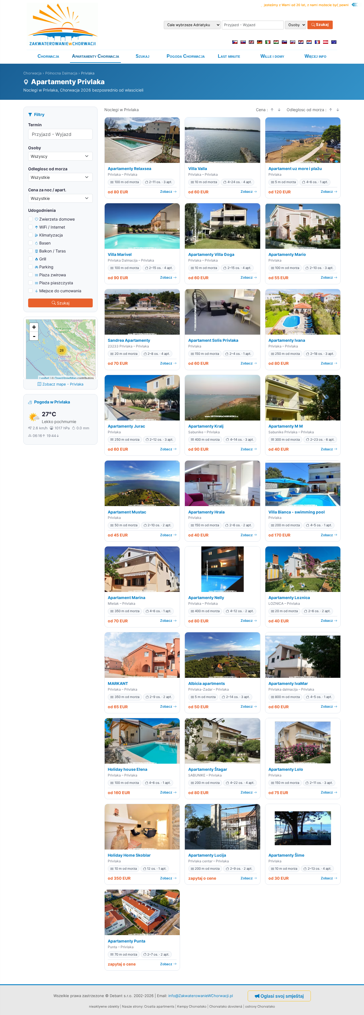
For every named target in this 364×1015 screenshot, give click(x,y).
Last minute (229, 56)
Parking (46, 266)
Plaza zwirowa (52, 274)
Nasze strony (132, 1006)
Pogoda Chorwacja (186, 56)
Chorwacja (48, 56)
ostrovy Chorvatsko (260, 1006)
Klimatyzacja (51, 235)
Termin (35, 124)
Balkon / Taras (52, 250)
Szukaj (322, 24)
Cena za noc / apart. (47, 189)
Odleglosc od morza (47, 168)
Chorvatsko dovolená (225, 1006)
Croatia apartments (159, 1006)
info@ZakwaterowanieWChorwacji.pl (200, 995)
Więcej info (315, 56)
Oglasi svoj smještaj (282, 996)
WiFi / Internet (52, 227)
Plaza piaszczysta (56, 282)
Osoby (34, 147)
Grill (42, 258)
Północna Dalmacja (61, 73)
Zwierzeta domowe (57, 219)
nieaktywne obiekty (104, 1006)
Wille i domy (272, 56)
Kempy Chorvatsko (191, 1006)
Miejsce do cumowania (60, 290)
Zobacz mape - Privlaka (62, 384)
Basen (45, 243)
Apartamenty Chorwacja (95, 56)
